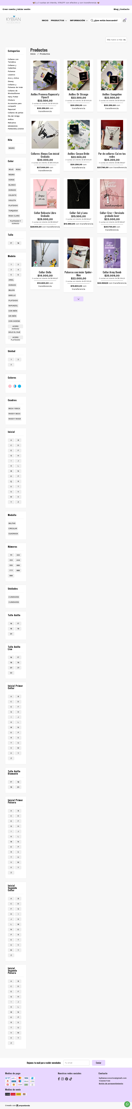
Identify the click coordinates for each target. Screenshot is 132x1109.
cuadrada (13, 534)
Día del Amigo (14, 116)
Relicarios (12, 123)
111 (11, 555)
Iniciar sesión (23, 9)
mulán (12, 290)
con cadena (14, 321)
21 (18, 668)
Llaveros (11, 75)
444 (18, 560)
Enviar (98, 1062)
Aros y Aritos (13, 78)
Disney (11, 81)
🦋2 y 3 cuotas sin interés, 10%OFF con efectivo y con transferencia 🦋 (66, 3)
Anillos (11, 119)
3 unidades (14, 602)
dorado (12, 190)
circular (13, 528)
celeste (12, 195)
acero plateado (15, 337)
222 (18, 555)
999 (11, 576)
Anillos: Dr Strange (78, 94)
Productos (58, 20)
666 (18, 565)
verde (11, 180)
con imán (13, 311)
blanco (12, 185)
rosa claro (14, 216)
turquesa (13, 211)
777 (11, 570)
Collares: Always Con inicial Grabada (45, 155)
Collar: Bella (45, 272)
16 (11, 623)
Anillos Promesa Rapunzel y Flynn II (45, 95)
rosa (18, 169)
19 (18, 629)
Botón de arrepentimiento (111, 1083)
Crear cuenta (9, 9)
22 (11, 673)
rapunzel (13, 306)
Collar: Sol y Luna (78, 213)
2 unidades (14, 597)
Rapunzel (12, 109)
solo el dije (14, 332)
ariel (11, 280)
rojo (11, 169)
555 (11, 565)
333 (11, 560)
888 (18, 570)
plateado (13, 205)
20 (11, 634)
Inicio (45, 20)
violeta (12, 200)
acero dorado (15, 326)
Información (78, 20)
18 (18, 243)
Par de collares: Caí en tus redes (112, 155)
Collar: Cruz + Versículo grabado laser (112, 214)
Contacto (124, 9)
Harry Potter (13, 97)
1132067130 (104, 1081)
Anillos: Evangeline (112, 94)
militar (12, 523)
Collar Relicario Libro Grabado (45, 214)
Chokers (11, 100)
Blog (116, 9)
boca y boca (14, 408)
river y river (15, 419)
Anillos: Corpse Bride (78, 154)
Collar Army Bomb (112, 272)
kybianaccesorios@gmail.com (112, 1078)
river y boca (14, 414)
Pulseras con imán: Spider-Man (79, 273)
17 (11, 243)
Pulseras (11, 71)
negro (12, 148)
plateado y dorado (15, 221)
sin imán (12, 316)
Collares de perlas (15, 113)
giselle (12, 295)
